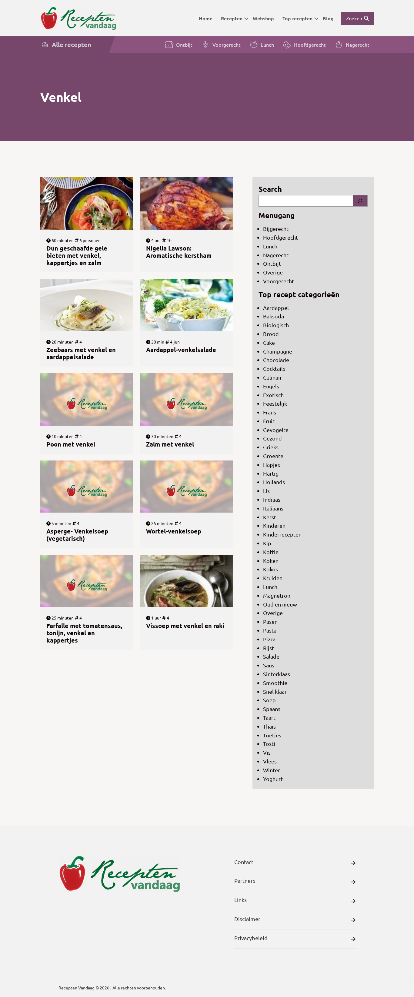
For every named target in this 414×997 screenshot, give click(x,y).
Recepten (231, 18)
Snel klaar (275, 691)
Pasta (269, 630)
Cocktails (274, 368)
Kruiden (272, 578)
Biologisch (276, 325)
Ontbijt (184, 44)
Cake (269, 342)
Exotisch (273, 395)
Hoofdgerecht (310, 44)
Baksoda (273, 316)
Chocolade (276, 360)
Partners (244, 880)
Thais (269, 726)
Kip (267, 543)
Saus (268, 665)
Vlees (270, 761)
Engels (271, 386)
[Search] (360, 201)
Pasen (270, 621)
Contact (243, 862)
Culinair (272, 377)
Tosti (269, 743)
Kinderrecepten (282, 534)
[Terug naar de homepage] (78, 18)
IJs (266, 490)
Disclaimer (247, 919)
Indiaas (271, 499)
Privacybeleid (251, 938)
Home (205, 18)
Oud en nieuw (280, 604)
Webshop (263, 18)
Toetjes (272, 735)
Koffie (271, 552)
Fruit (269, 421)
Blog (328, 18)
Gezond (272, 438)
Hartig (271, 473)
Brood (271, 334)
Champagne (277, 351)
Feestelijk (275, 403)
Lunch (267, 44)
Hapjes (271, 464)
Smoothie (275, 683)
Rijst (268, 648)
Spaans (271, 709)
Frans (269, 412)
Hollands (274, 482)
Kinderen (274, 525)
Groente (273, 456)
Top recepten (297, 18)
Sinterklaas (276, 674)
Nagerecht (357, 44)
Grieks (271, 447)
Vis (267, 752)
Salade (271, 656)
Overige (273, 272)
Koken (271, 560)
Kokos (270, 569)
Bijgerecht (276, 228)
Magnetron (276, 595)
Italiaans (273, 508)
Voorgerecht (226, 44)
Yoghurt (273, 779)
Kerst (269, 517)
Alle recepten (71, 44)
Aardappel (276, 307)
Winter (271, 770)
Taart (269, 717)
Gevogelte (276, 430)
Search (270, 189)
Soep (269, 700)
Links (240, 899)
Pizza (269, 639)
